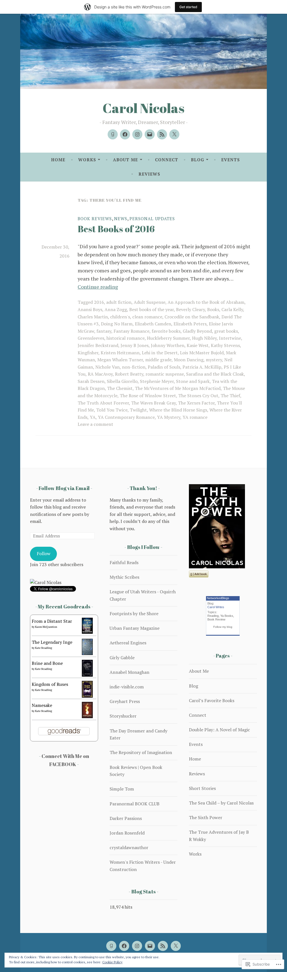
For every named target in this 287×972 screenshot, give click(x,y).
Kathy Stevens (225, 345)
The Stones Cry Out (198, 395)
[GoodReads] (112, 134)
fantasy (103, 331)
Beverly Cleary (190, 309)
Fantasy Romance (131, 331)
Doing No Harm (117, 324)
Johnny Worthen (167, 345)
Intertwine (230, 338)
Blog (197, 159)
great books (226, 331)
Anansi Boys (90, 309)
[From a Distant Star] (87, 632)
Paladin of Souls (164, 367)
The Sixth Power (205, 817)
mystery (214, 360)
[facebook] (125, 134)
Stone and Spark (193, 381)
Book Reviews (95, 218)
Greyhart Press (125, 701)
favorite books (166, 331)
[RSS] (163, 946)
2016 (99, 302)
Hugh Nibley (204, 338)
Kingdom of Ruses (50, 684)
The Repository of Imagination (141, 752)
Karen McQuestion (46, 627)
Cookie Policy (112, 962)
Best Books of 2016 (116, 229)
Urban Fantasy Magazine (134, 628)
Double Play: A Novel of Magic (219, 730)
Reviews (149, 174)
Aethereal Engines (128, 643)
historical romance (126, 338)
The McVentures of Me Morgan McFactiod (178, 388)
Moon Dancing (188, 360)
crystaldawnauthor (129, 847)
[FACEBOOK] (124, 946)
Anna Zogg (116, 309)
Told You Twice (112, 410)
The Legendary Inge (52, 642)
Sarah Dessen (91, 381)
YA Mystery (168, 417)
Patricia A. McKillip (201, 367)
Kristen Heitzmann (120, 353)
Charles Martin (93, 317)
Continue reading (98, 286)
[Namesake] (87, 716)
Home (58, 159)
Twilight (138, 410)
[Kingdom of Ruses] (87, 696)
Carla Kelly (232, 309)
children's (120, 317)
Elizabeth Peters (190, 324)
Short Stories (202, 788)
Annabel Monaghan (129, 672)
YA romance (194, 417)
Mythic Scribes (124, 577)
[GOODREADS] (111, 946)
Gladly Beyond (197, 331)
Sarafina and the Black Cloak (215, 374)
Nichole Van (107, 367)
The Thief (230, 395)
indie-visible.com (127, 687)
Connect (166, 159)
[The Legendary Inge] (87, 653)
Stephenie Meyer (157, 381)
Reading (213, 615)
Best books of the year (151, 309)
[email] (149, 134)
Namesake (42, 705)
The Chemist (120, 388)
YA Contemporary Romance (126, 417)
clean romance (147, 317)
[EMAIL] (150, 946)
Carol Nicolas (143, 108)
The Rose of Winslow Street (148, 395)
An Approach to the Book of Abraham (206, 302)
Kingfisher (88, 353)
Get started (188, 7)
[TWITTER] (176, 946)
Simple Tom (122, 789)
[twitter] (174, 134)
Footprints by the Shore (134, 613)
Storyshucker (123, 716)
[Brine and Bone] (87, 675)
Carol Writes (215, 607)
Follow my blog (222, 626)
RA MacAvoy (100, 374)
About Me (125, 159)
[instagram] (137, 134)
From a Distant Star (52, 621)
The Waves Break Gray (153, 403)
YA (93, 417)
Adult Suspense (149, 302)
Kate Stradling (43, 648)
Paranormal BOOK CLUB (134, 804)
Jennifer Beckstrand (98, 345)
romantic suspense (164, 374)
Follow (43, 553)
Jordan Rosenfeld (127, 833)
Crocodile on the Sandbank (192, 317)
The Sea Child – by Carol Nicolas (221, 803)
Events (230, 159)
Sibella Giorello (122, 381)
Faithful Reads (124, 562)
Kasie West (198, 345)
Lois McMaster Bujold (202, 353)
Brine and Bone (47, 663)
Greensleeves (91, 338)
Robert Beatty (129, 374)
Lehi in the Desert (160, 353)
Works (87, 159)
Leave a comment (95, 424)
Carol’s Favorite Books (211, 700)
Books (213, 309)
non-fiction (133, 367)
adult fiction (118, 302)
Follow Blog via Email (64, 488)
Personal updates (152, 218)
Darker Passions (126, 818)
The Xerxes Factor (196, 403)
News (120, 218)
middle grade (158, 360)
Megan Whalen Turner (120, 360)
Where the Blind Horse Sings (178, 410)
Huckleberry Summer (168, 338)
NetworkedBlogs (218, 598)
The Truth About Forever (103, 403)
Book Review (216, 619)
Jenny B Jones (135, 345)
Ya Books (226, 615)
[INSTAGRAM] (137, 946)
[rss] (162, 134)
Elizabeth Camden (153, 324)
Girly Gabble (122, 657)
